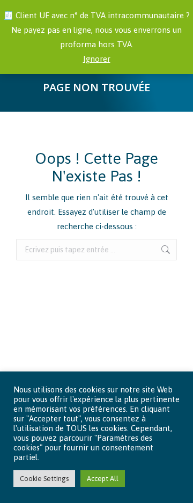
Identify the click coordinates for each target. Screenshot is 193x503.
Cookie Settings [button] (44, 479)
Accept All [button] (102, 479)
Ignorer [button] (96, 58)
